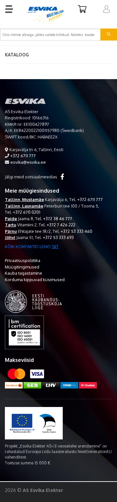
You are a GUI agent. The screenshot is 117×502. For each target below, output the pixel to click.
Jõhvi (10, 237)
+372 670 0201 (26, 212)
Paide (11, 218)
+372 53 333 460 (76, 231)
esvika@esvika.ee (28, 162)
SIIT (55, 246)
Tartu (10, 224)
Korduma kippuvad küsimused (35, 279)
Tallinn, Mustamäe (24, 199)
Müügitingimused (22, 266)
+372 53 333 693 (58, 237)
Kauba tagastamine (23, 273)
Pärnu (11, 231)
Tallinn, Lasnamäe (24, 206)
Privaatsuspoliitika (22, 260)
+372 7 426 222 (61, 224)
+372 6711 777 (23, 155)
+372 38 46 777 (57, 218)
